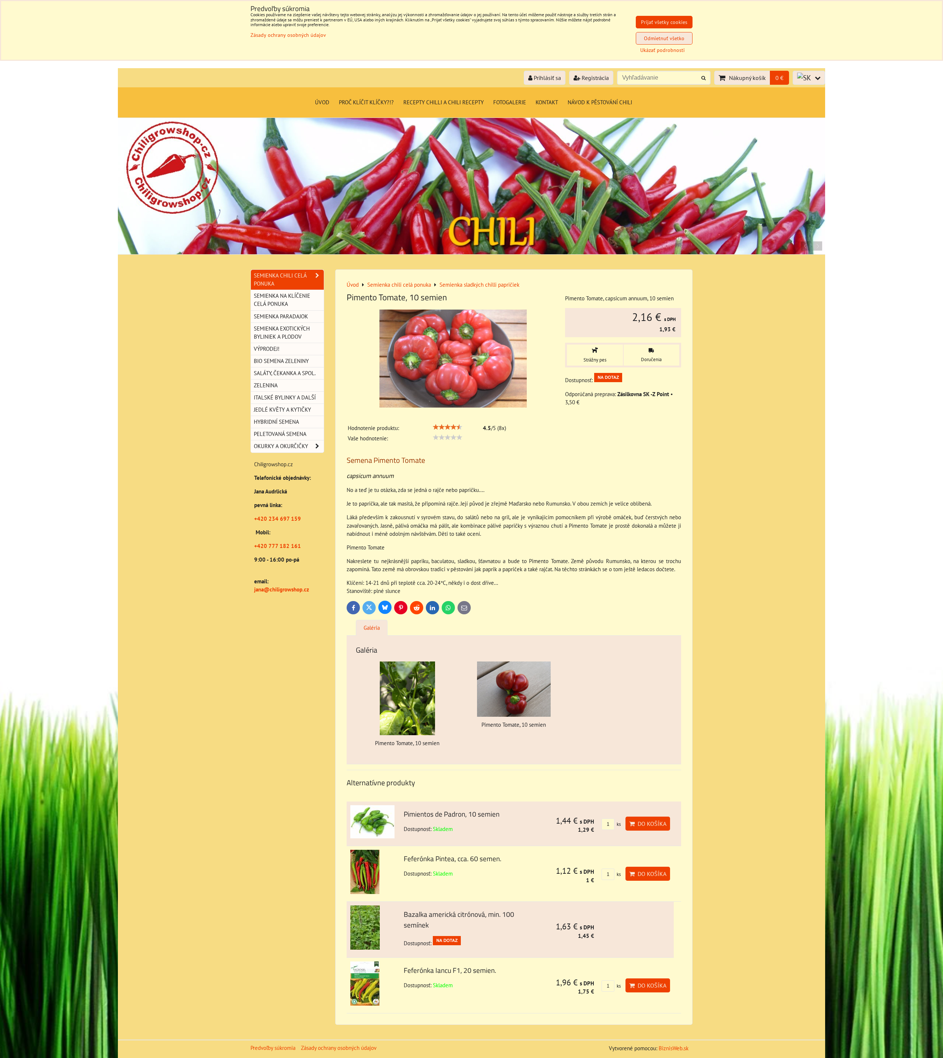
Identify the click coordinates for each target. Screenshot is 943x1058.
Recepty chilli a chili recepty (443, 102)
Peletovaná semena (280, 433)
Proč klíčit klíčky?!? (366, 102)
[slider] (447, 427)
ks (618, 824)
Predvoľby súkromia (272, 1047)
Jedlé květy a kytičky (282, 409)
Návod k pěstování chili (600, 102)
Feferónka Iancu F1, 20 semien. (450, 970)
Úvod (322, 102)
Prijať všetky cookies (664, 22)
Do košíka (650, 823)
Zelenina (266, 385)
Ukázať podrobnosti (662, 50)
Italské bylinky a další (285, 397)
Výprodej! (267, 348)
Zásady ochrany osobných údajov (338, 1047)
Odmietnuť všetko (664, 38)
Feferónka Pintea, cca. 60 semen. (452, 858)
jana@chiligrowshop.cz (281, 589)
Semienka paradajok (281, 316)
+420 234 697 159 (277, 518)
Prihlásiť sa (546, 77)
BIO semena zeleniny (281, 360)
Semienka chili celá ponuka (280, 279)
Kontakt (547, 102)
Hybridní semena (276, 421)
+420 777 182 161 (277, 545)
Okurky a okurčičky (281, 446)
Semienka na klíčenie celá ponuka (282, 299)
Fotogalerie (509, 102)
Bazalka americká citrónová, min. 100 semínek (459, 919)
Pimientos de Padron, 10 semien (451, 814)
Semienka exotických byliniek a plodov (282, 332)
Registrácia (594, 77)
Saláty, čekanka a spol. (285, 373)
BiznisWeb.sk (673, 1048)
